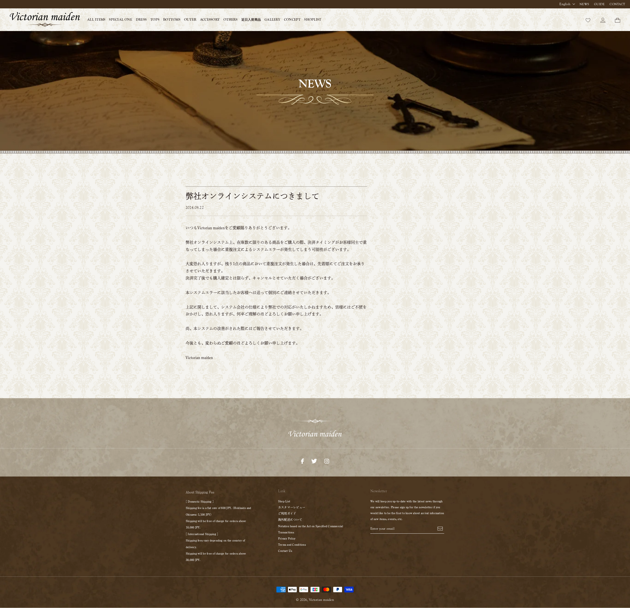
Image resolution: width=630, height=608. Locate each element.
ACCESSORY (210, 20)
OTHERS (230, 20)
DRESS (141, 20)
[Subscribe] (440, 528)
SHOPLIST (312, 20)
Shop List (284, 501)
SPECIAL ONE (120, 20)
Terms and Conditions (292, 544)
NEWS (584, 4)
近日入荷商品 (251, 19)
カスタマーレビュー (291, 507)
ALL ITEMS (96, 20)
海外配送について (290, 519)
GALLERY (272, 20)
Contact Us (285, 550)
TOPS (154, 20)
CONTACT (617, 4)
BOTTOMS (171, 20)
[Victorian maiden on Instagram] (327, 461)
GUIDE (599, 4)
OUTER (190, 20)
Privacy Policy (286, 538)
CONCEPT (292, 20)
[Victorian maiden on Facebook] (302, 461)
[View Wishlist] (588, 19)
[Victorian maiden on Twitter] (314, 461)
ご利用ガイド (287, 513)
